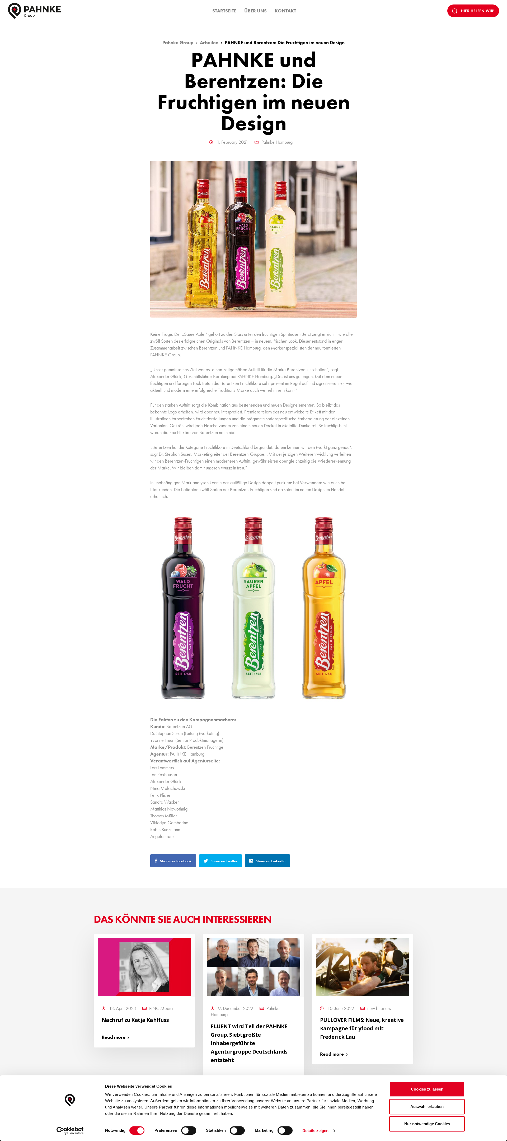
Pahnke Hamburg (277, 142)
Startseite (224, 11)
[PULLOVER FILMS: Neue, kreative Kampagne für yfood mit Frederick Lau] (362, 966)
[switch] (188, 1130)
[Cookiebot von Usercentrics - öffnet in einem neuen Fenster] (70, 1131)
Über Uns (255, 11)
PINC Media (161, 1008)
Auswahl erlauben (427, 1106)
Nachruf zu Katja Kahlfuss (135, 1019)
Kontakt (285, 11)
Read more (113, 1037)
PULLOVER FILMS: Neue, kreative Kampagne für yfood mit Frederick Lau (362, 1028)
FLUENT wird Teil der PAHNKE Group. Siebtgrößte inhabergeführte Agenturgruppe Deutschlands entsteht (249, 1043)
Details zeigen (315, 1130)
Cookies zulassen (427, 1089)
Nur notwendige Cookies (427, 1123)
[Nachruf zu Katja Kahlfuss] (144, 966)
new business (379, 1008)
